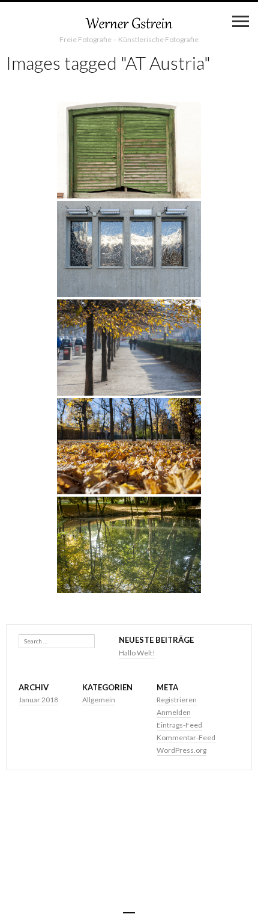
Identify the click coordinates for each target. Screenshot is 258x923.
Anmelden (174, 712)
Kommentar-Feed (186, 737)
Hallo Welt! (137, 652)
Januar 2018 (38, 699)
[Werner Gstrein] (129, 24)
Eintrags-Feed (179, 724)
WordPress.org (181, 750)
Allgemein (98, 699)
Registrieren (177, 699)
